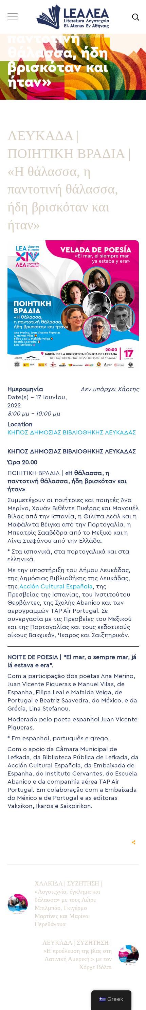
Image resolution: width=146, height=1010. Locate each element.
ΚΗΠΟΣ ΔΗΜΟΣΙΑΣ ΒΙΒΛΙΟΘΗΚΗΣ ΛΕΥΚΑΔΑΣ (71, 432)
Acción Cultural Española (56, 586)
